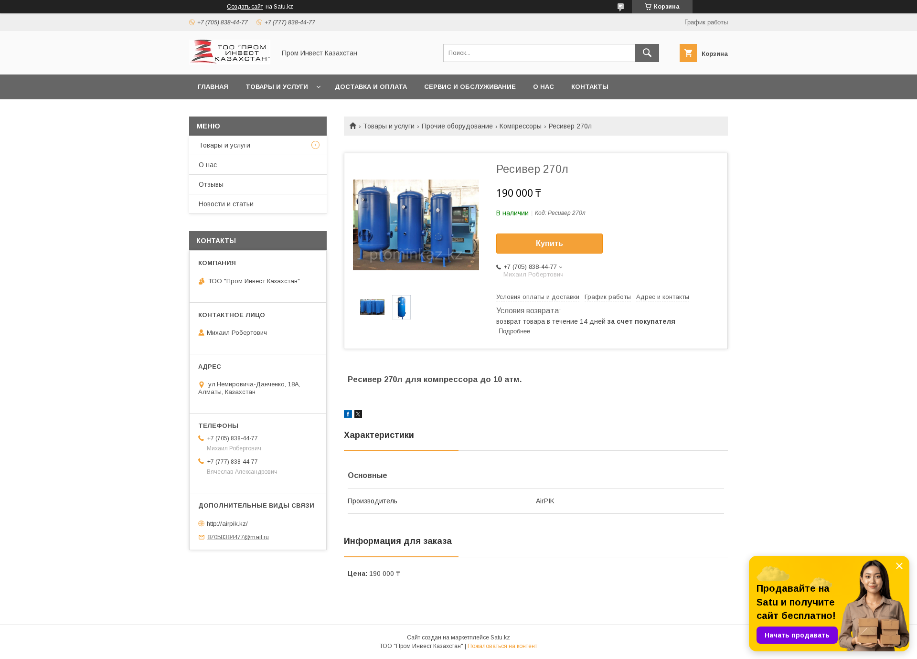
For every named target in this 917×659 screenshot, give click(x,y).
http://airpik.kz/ (227, 523)
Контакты (589, 86)
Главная (213, 86)
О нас (543, 86)
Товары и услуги (276, 86)
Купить (549, 243)
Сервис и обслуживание (470, 86)
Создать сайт (245, 6)
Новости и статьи (226, 204)
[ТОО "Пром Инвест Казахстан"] (229, 62)
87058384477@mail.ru (238, 537)
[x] (358, 415)
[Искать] (647, 53)
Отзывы (211, 184)
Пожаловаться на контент (502, 646)
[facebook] (348, 415)
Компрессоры (521, 126)
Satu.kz (500, 637)
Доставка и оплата (371, 86)
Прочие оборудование (457, 126)
